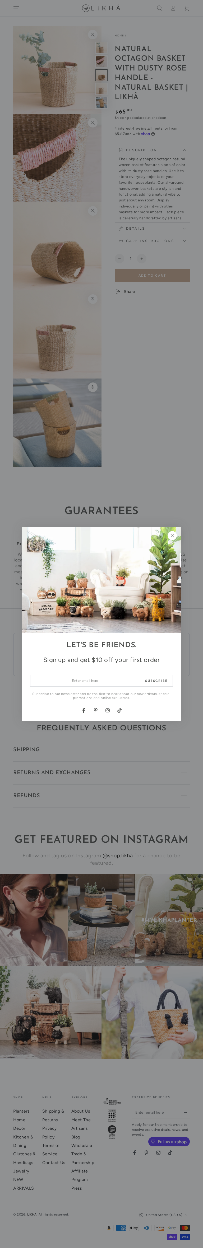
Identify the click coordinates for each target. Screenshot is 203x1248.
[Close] (172, 535)
